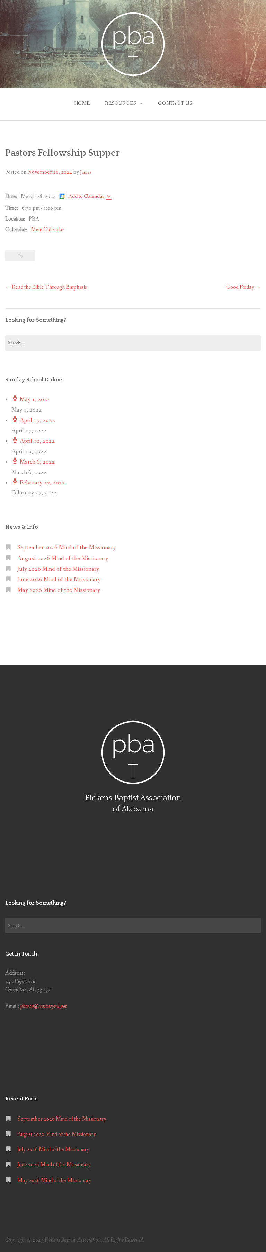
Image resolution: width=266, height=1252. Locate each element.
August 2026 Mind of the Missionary (62, 558)
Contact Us (175, 103)
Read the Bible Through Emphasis (46, 287)
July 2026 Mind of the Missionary (58, 569)
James (85, 172)
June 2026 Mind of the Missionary (58, 580)
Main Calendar (47, 229)
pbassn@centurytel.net (43, 1006)
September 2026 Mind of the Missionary (66, 548)
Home (82, 103)
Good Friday (243, 287)
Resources (120, 103)
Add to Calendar (86, 196)
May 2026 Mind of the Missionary (58, 590)
